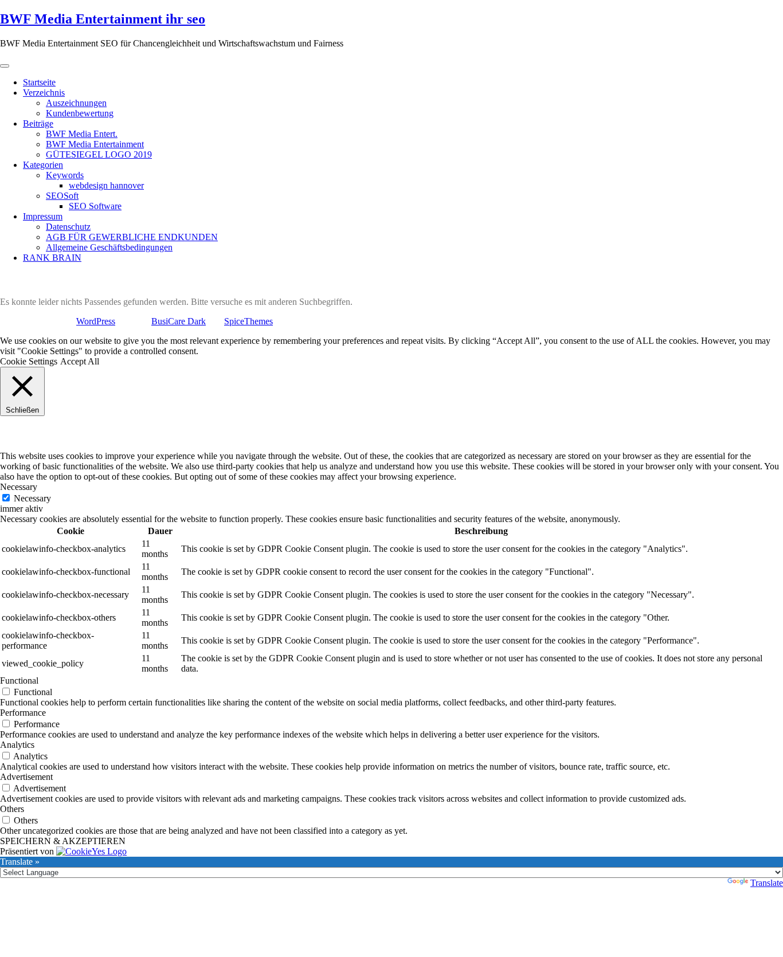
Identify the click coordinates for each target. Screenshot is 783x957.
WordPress (95, 321)
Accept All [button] (79, 361)
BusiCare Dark (178, 321)
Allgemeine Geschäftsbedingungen (109, 247)
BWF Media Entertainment (95, 144)
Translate (766, 883)
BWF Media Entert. (82, 134)
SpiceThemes (248, 321)
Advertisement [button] (26, 777)
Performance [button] (23, 712)
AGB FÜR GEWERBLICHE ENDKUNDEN (132, 237)
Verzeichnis (44, 92)
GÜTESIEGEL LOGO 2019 (99, 154)
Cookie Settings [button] (28, 361)
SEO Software (95, 206)
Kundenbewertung (79, 113)
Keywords (65, 175)
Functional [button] (19, 680)
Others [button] (12, 809)
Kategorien (43, 165)
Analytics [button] (17, 745)
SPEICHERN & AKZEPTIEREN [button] (63, 841)
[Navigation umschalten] (4, 66)
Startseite (39, 82)
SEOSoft (62, 196)
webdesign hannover (106, 185)
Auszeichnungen (76, 103)
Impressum (42, 216)
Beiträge (38, 123)
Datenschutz (68, 227)
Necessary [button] (18, 487)
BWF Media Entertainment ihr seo (102, 18)
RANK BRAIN (52, 257)
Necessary (32, 498)
